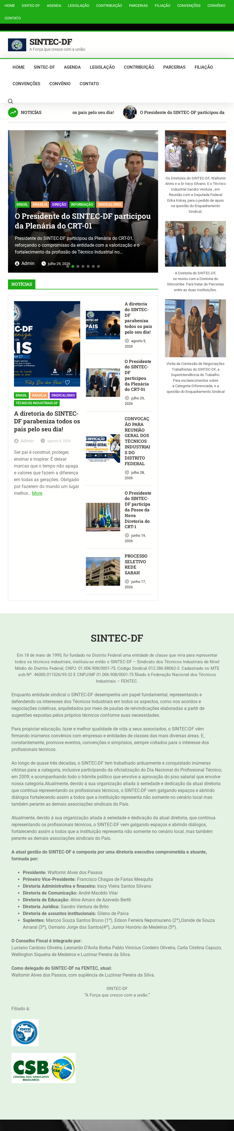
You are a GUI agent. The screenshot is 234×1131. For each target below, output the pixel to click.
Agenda (54, 5)
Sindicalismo (109, 205)
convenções (189, 5)
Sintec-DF (31, 5)
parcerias (138, 5)
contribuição (109, 5)
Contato (13, 18)
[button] (14, 199)
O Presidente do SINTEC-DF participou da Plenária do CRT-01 (83, 220)
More (37, 493)
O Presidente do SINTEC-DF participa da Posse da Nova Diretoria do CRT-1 (138, 510)
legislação (78, 5)
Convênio (216, 5)
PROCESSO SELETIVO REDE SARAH (136, 564)
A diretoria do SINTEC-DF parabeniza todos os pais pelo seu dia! (47, 421)
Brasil (22, 205)
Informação (82, 205)
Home (10, 5)
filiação (162, 5)
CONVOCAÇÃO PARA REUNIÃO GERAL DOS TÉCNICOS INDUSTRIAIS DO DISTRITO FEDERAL (137, 441)
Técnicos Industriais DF (37, 403)
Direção (59, 205)
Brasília (40, 205)
